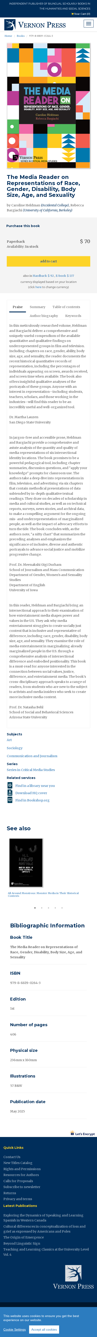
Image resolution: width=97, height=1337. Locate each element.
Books (21, 35)
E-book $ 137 (65, 275)
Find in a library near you (35, 786)
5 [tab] (62, 908)
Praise (18, 307)
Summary (37, 307)
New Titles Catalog (17, 1163)
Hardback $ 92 (43, 275)
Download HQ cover (31, 793)
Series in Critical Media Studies (31, 770)
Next (93, 870)
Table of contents (66, 307)
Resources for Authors (21, 1175)
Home (8, 35)
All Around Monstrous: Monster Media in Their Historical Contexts (43, 894)
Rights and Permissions (22, 1169)
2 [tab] (41, 908)
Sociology (15, 748)
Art (9, 740)
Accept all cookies (44, 1329)
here (38, 287)
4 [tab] (55, 908)
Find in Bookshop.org (32, 800)
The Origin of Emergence (23, 1237)
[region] (48, 1322)
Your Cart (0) (82, 13)
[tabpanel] (48, 869)
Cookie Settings (14, 1329)
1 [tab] (35, 908)
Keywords (73, 316)
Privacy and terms (17, 1199)
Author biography (44, 316)
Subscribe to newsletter (21, 1187)
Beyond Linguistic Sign (21, 1243)
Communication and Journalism (32, 756)
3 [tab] (48, 908)
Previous (3, 870)
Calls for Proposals (18, 1181)
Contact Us (11, 1157)
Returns (9, 1193)
